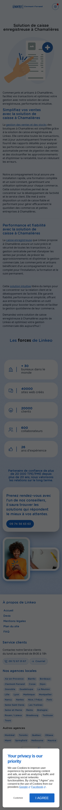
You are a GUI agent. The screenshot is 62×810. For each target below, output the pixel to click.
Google (23, 787)
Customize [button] (18, 798)
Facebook (37, 787)
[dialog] (31, 777)
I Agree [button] (42, 798)
